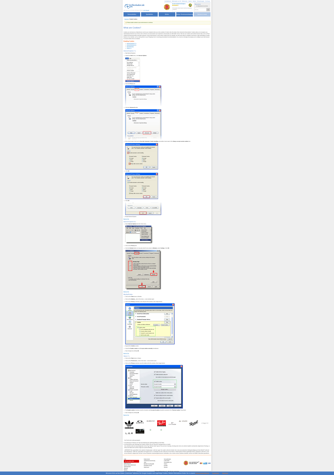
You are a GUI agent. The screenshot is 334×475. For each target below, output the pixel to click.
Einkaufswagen (200, 1)
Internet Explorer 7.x (131, 43)
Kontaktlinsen (168, 1)
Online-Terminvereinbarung (184, 14)
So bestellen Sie (168, 462)
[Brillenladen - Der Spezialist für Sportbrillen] (134, 6)
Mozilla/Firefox (130, 46)
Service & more (202, 14)
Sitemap (126, 468)
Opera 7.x (129, 48)
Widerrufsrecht (127, 463)
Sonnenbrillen (132, 14)
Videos (165, 464)
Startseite (126, 19)
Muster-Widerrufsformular (130, 465)
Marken (194, 1)
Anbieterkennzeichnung (149, 460)
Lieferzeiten (166, 460)
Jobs (145, 462)
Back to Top (126, 219)
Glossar (166, 467)
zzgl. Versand (146, 10)
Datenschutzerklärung (202, 473)
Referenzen (184, 1)
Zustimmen (215, 473)
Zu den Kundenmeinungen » (179, 6)
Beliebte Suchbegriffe (149, 464)
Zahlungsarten (127, 466)
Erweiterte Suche (148, 465)
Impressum (146, 467)
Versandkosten (167, 459)
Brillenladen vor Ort (176, 1)
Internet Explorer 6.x (131, 45)
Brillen (167, 14)
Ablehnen (225, 473)
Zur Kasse (207, 1)
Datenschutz (147, 459)
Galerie (190, 1)
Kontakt (165, 465)
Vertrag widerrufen (129, 461)
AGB (125, 459)
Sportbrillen (149, 14)
